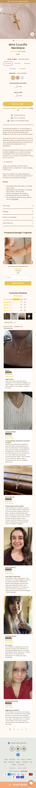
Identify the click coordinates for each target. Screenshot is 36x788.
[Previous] (4, 262)
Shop (6, 759)
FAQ (31, 762)
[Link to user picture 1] (18, 349)
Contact (14, 764)
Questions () (18, 327)
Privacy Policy (12, 768)
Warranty (25, 762)
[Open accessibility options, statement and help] (18, 755)
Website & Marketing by (18, 771)
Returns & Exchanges (9, 217)
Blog (5, 762)
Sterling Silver (22, 78)
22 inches (22, 68)
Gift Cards (21, 764)
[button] (14, 51)
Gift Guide (12, 759)
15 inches (8, 63)
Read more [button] (8, 462)
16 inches (17, 63)
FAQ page (15, 199)
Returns (18, 762)
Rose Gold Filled (18, 78)
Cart (18, 759)
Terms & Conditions (22, 768)
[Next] (31, 262)
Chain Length (18, 59)
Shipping (5, 211)
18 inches (27, 63)
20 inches (13, 68)
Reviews (29, 759)
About (23, 759)
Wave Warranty (8, 223)
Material (18, 73)
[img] (18, 376)
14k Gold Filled (13, 78)
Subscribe (11, 762)
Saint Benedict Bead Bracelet (18, 266)
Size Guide (6, 206)
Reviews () (8, 327)
